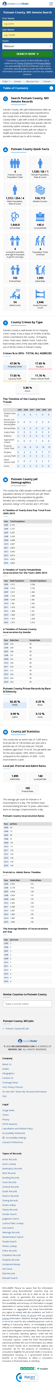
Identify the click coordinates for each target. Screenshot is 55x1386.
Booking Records (10, 1177)
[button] (27, 1377)
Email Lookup (9, 1205)
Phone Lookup (9, 1246)
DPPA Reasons (9, 1124)
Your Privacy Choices (12, 1087)
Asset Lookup (9, 1164)
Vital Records (8, 1273)
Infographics (8, 1073)
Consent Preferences (12, 1142)
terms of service (29, 1315)
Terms (5, 1114)
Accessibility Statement (13, 1133)
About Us (6, 1064)
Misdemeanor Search (12, 1236)
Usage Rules (8, 1110)
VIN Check (7, 1268)
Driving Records (10, 1200)
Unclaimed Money (11, 1264)
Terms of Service (25, 63)
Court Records (9, 1182)
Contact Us (7, 1077)
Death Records (9, 1191)
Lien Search (8, 1227)
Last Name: (8, 29)
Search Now (25, 54)
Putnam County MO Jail (17, 1028)
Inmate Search (9, 1214)
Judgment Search (10, 1218)
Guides (5, 1068)
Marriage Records (11, 1232)
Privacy (5, 1119)
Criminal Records (10, 1186)
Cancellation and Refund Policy (17, 1128)
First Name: (8, 18)
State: (5, 41)
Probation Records (11, 1255)
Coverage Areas (10, 1082)
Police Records (9, 1250)
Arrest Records (9, 1159)
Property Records (11, 1259)
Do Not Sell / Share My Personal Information (24, 1091)
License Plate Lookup (13, 1223)
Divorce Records (10, 1195)
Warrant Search (10, 1278)
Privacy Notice (43, 63)
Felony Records (10, 1209)
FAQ (4, 1096)
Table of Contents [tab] (15, 88)
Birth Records (9, 1173)
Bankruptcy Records (12, 1168)
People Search (9, 1241)
